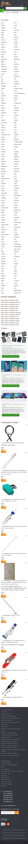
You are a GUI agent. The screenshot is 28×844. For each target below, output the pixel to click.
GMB (2, 100)
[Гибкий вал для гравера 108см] (14, 433)
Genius (16, 95)
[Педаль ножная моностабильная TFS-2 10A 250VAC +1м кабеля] (14, 490)
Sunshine (16, 237)
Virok (2, 268)
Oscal (2, 186)
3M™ (15, 23)
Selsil (15, 220)
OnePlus (16, 181)
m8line (16, 154)
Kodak (2, 142)
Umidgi (3, 261)
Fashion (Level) (18, 88)
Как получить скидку (5, 773)
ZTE (2, 290)
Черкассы (12, 838)
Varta (2, 266)
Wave (15, 271)
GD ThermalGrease (19, 93)
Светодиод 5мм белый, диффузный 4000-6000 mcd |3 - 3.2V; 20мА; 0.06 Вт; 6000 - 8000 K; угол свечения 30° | (14, 472)
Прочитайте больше (10, 356)
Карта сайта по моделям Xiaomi (10, 324)
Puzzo (15, 203)
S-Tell (2, 217)
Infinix (2, 125)
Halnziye (16, 110)
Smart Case (17, 227)
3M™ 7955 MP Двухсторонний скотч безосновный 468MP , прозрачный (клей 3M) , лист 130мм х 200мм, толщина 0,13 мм (14, 582)
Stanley (16, 234)
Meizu (15, 166)
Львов (14, 832)
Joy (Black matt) (5, 134)
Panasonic (17, 188)
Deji (2, 78)
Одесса (23, 832)
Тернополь (13, 835)
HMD (15, 113)
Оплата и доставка (5, 769)
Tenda (15, 241)
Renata (3, 215)
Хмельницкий (6, 838)
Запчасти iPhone (4, 711)
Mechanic (16, 161)
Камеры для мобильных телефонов (9, 741)
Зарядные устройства (6, 714)
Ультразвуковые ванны (6, 737)
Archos (16, 47)
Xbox (15, 276)
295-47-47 (8, 801)
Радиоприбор (18, 290)
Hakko (2, 110)
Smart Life (4, 229)
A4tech (3, 25)
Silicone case (4, 224)
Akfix (2, 37)
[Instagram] (2, 819)
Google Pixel (17, 103)
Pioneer (3, 195)
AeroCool (16, 30)
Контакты (3, 767)
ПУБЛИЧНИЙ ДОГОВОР (6, 762)
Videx (15, 266)
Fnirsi (15, 91)
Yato (2, 283)
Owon (2, 188)
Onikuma (3, 183)
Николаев (19, 832)
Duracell (3, 83)
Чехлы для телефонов (6, 720)
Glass (2, 98)
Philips (16, 193)
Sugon (3, 237)
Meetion (16, 164)
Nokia (2, 176)
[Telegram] (5, 819)
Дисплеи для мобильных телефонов (9, 753)
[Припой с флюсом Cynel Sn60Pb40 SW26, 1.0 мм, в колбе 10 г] (14, 517)
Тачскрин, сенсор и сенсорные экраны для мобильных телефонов (13, 750)
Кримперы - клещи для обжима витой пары (10, 728)
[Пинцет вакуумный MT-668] (14, 687)
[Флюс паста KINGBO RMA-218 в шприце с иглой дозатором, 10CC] (14, 631)
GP (15, 105)
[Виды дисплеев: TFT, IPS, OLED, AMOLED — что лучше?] (14, 366)
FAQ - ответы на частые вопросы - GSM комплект (12, 771)
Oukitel (16, 186)
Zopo (2, 288)
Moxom (3, 173)
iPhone (3, 127)
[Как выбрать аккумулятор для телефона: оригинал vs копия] (14, 337)
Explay (3, 88)
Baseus (16, 57)
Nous (15, 178)
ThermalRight (17, 246)
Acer (15, 27)
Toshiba (3, 254)
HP (2, 117)
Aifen (2, 35)
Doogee (16, 81)
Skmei (15, 224)
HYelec (16, 120)
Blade (2, 61)
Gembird (3, 95)
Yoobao (3, 285)
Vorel (2, 271)
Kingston (16, 139)
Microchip (16, 168)
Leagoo (16, 147)
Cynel (15, 74)
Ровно (5, 835)
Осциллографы (4, 726)
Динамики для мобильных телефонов (9, 745)
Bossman (3, 66)
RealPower (17, 210)
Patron (16, 190)
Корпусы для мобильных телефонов (9, 747)
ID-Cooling (4, 122)
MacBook (16, 156)
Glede (15, 98)
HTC (15, 117)
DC (2, 76)
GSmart (3, 108)
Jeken (2, 132)
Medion (3, 164)
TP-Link (3, 256)
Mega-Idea (4, 166)
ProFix (3, 200)
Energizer (16, 83)
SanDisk (3, 220)
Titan (2, 251)
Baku (2, 57)
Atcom (2, 54)
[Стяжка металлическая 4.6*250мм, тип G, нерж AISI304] (14, 544)
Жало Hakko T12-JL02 (14, 615)
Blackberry (4, 59)
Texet (2, 246)
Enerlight (3, 86)
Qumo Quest (4, 207)
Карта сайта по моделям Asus (9, 316)
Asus (15, 52)
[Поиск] (25, 8)
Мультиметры (4, 724)
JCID (15, 130)
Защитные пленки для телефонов (8, 732)
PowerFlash (17, 195)
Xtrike (2, 280)
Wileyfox (3, 276)
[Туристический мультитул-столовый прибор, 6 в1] (14, 660)
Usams (16, 263)
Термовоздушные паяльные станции (9, 735)
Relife (2, 212)
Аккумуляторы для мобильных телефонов (10, 739)
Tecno (2, 241)
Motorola (16, 171)
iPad (15, 125)
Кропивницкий (9, 832)
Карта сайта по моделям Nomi (9, 308)
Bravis (15, 66)
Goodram (3, 103)
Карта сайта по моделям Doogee (10, 320)
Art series (16, 49)
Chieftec (16, 69)
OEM (2, 181)
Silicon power (17, 222)
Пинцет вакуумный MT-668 (15, 697)
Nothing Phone (5, 178)
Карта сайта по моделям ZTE (9, 310)
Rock (15, 215)
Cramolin (16, 71)
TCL (15, 239)
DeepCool (16, 76)
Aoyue (15, 44)
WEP (2, 273)
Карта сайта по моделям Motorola (10, 302)
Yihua (15, 283)
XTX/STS (16, 280)
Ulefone (3, 259)
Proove (3, 203)
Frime (2, 93)
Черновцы (23, 838)
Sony (15, 232)
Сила (2, 293)
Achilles (3, 30)
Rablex (16, 207)
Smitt (15, 229)
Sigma (2, 222)
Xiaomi (3, 278)
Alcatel (16, 37)
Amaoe (3, 40)
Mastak (16, 159)
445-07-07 (8, 799)
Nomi (15, 176)
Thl (2, 249)
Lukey (2, 154)
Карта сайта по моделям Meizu (10, 322)
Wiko (15, 273)
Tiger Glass (17, 249)
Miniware (3, 171)
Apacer (3, 47)
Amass (16, 40)
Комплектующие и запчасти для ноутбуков (10, 722)
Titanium (16, 251)
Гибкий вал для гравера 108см (16, 442)
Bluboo (3, 64)
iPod (15, 127)
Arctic (2, 49)
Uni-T (15, 261)
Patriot (3, 190)
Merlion (3, 168)
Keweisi (3, 139)
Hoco (2, 115)
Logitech (16, 151)
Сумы (8, 835)
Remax (16, 212)
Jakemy (3, 130)
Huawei (3, 120)
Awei (15, 54)
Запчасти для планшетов (6, 709)
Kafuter (3, 137)
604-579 (7, 791)
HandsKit (3, 113)
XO (15, 278)
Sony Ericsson (5, 234)
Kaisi (15, 137)
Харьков (18, 835)
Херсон (22, 835)
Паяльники (3, 730)
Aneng (16, 42)
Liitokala (3, 151)
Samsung (16, 217)
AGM (2, 32)
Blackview (16, 59)
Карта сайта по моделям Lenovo (10, 304)
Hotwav (16, 115)
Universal (3, 263)
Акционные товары (5, 760)
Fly (2, 91)
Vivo (15, 268)
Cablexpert (4, 69)
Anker (2, 44)
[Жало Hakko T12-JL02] (14, 606)
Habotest (16, 108)
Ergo (15, 86)
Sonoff (3, 232)
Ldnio (2, 147)
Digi (2, 81)
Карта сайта (3, 775)
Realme (3, 210)
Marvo (2, 159)
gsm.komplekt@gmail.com (10, 805)
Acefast (3, 27)
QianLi (3, 205)
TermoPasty (17, 244)
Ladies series (17, 144)
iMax (15, 122)
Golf (15, 100)
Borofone (16, 64)
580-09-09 (8, 795)
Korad (2, 144)
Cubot (2, 74)
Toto (15, 254)
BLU (15, 61)
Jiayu (15, 132)
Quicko (16, 205)
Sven (2, 239)
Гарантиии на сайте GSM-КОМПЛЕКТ (9, 765)
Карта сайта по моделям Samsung (10, 312)
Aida (15, 32)
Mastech (3, 161)
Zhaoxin (16, 285)
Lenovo (3, 149)
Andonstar (4, 42)
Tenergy (3, 244)
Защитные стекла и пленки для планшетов (10, 718)
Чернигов (17, 838)
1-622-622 (8, 793)
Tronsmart (17, 256)
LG (15, 149)
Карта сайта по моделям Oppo (9, 300)
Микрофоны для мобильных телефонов (10, 755)
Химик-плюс (17, 293)
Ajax (15, 35)
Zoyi (15, 288)
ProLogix (16, 200)
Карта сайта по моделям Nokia (9, 306)
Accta (15, 25)
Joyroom (16, 134)
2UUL (2, 23)
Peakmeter (4, 193)
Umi (15, 259)
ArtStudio (3, 52)
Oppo (15, 183)
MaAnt (3, 156)
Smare (3, 227)
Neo (15, 173)
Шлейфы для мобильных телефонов (9, 743)
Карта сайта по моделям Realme (10, 318)
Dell (15, 78)
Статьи (22, 378)
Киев (4, 832)
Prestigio (3, 198)
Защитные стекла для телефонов (8, 716)
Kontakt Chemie (18, 142)
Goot (2, 105)
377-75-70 (8, 797)
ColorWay (3, 71)
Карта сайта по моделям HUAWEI (10, 314)
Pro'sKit (16, 198)
